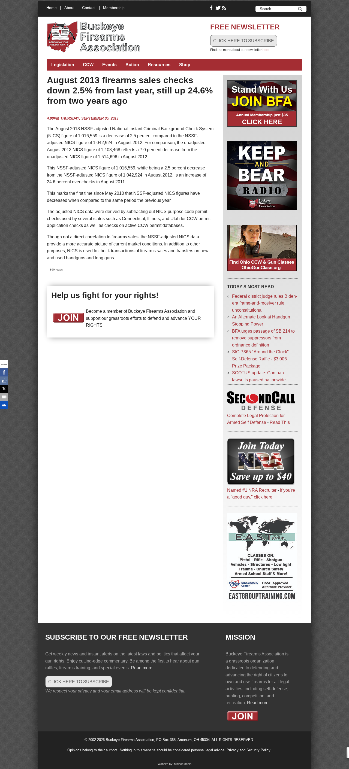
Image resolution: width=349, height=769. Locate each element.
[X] (4, 389)
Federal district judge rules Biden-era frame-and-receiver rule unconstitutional (264, 303)
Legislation (62, 64)
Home (51, 8)
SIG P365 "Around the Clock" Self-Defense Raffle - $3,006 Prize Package (260, 358)
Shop (184, 64)
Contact (88, 8)
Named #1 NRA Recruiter (251, 490)
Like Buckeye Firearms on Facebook (211, 7)
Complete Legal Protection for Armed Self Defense (256, 419)
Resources (159, 64)
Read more (141, 667)
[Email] (4, 397)
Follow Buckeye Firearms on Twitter (218, 7)
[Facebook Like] (4, 380)
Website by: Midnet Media (174, 763)
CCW (88, 64)
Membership (114, 8)
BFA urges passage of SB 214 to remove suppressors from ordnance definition (263, 338)
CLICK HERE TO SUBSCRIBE (243, 40)
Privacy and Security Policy (248, 750)
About (69, 8)
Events (109, 64)
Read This (280, 422)
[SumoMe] (4, 405)
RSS (224, 7)
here (266, 50)
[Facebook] (4, 372)
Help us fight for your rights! (105, 295)
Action (132, 64)
